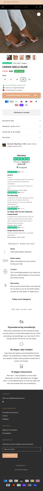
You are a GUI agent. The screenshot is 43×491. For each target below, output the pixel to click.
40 (29, 79)
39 (23, 79)
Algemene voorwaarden (9, 430)
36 (5, 79)
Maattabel (5, 419)
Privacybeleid (6, 433)
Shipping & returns (11, 132)
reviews (6, 137)
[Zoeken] (37, 7)
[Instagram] (3, 401)
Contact (5, 416)
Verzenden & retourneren (10, 412)
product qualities (11, 126)
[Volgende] (40, 57)
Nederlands (20, 465)
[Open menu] (3, 7)
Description (8, 121)
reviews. (24, 63)
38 (17, 79)
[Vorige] (2, 57)
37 (11, 79)
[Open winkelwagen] (40, 7)
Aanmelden (10, 455)
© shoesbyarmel (21, 469)
